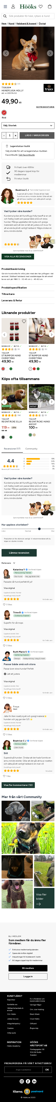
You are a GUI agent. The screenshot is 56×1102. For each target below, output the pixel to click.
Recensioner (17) (12, 448)
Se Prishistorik (45, 107)
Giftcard (33, 1023)
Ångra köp (34, 1028)
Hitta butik (11, 1033)
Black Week (35, 1014)
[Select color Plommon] (7, 437)
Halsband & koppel (26, 23)
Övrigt (42, 23)
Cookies (10, 1028)
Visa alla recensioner (17, 256)
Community (31, 448)
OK (47, 1069)
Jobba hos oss (12, 1019)
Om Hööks (11, 1014)
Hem (4, 23)
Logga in (28, 976)
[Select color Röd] (4, 112)
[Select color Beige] (34, 434)
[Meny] (5, 7)
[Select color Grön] (10, 368)
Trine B (17, 612)
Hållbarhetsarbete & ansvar (15, 1009)
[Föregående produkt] (4, 334)
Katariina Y (19, 569)
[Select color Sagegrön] (10, 437)
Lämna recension (19, 552)
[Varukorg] (50, 6)
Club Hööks (34, 1019)
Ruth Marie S (20, 652)
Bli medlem (28, 968)
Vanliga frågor (35, 1005)
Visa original (9, 588)
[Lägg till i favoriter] (51, 32)
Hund (11, 23)
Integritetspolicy (13, 1023)
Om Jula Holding (37, 1009)
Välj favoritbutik (27, 155)
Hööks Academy (13, 1046)
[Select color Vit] (7, 368)
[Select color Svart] (3, 437)
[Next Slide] (50, 53)
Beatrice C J (22, 190)
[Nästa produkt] (51, 334)
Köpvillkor (11, 1000)
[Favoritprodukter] (40, 6)
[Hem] (28, 6)
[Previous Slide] (6, 53)
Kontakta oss (12, 1004)
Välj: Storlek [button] (9, 125)
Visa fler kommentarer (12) (18, 785)
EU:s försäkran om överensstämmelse (37, 1000)
